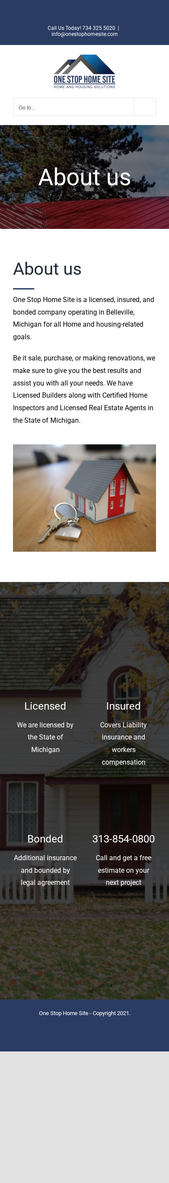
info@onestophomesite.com (85, 34)
